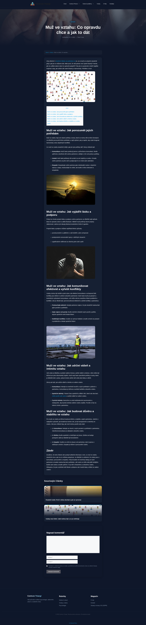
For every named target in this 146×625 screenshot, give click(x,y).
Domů (47, 52)
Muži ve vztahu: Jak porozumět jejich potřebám (60, 112)
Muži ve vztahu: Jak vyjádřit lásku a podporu (60, 114)
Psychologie (62, 605)
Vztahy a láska (63, 603)
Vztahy (98, 3)
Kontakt (93, 603)
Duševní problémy (87, 3)
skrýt (67, 108)
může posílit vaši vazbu (59, 396)
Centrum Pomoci (73, 3)
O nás (92, 600)
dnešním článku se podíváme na (66, 61)
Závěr (49, 123)
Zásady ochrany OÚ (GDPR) (99, 605)
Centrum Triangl (43, 4)
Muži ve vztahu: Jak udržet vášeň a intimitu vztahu (61, 119)
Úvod (65, 3)
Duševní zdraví (63, 600)
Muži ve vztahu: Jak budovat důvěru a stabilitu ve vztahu (63, 121)
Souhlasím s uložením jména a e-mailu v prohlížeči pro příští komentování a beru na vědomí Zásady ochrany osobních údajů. (73, 566)
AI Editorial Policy (73, 623)
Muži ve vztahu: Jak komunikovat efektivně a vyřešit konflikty (64, 116)
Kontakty (112, 3)
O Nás (105, 3)
